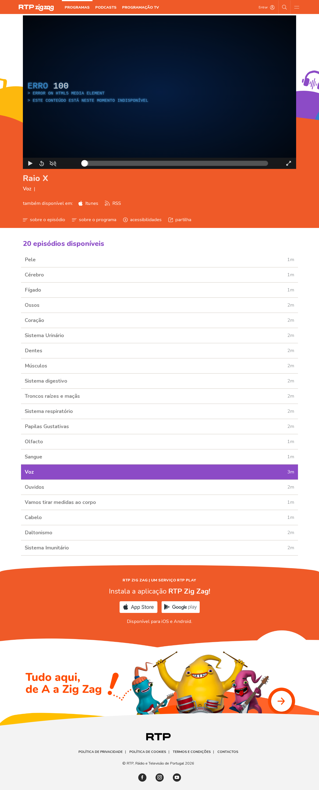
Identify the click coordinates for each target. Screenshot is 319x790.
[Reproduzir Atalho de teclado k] (30, 163)
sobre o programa (97, 220)
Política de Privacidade (100, 752)
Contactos (227, 752)
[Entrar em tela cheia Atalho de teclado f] (288, 163)
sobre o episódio (47, 220)
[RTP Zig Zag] (36, 7)
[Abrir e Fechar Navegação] (297, 7)
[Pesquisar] (285, 7)
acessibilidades (146, 220)
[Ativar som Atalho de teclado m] (52, 163)
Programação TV (140, 7)
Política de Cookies (147, 752)
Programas (77, 7)
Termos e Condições (192, 752)
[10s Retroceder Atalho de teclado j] (41, 163)
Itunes (91, 203)
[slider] (176, 163)
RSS (116, 203)
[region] (159, 92)
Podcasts (106, 7)
